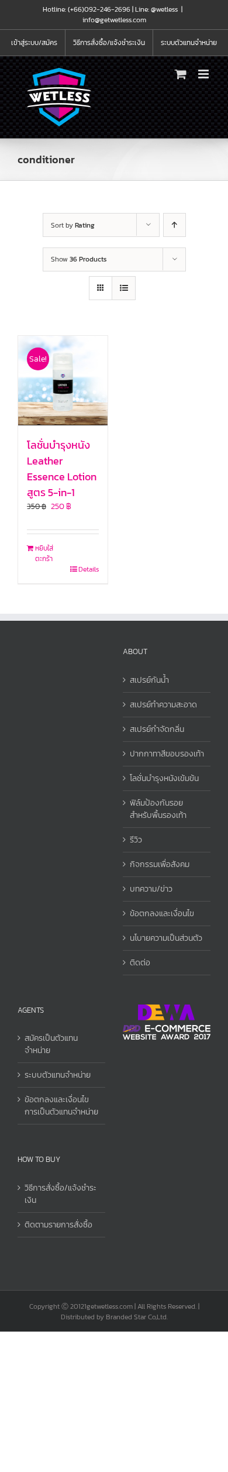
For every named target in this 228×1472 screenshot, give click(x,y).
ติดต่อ (140, 963)
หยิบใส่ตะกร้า (44, 553)
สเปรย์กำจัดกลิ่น (157, 729)
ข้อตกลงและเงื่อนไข (162, 913)
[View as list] (123, 288)
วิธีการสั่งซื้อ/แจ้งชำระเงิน (60, 1194)
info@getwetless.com (114, 20)
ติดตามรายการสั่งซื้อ (58, 1225)
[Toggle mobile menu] (204, 74)
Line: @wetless (156, 9)
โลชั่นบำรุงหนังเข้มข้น (164, 778)
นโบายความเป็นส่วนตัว (166, 938)
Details (88, 569)
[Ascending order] (174, 225)
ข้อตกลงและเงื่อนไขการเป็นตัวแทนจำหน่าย (61, 1105)
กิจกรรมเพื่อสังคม (159, 864)
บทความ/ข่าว (151, 889)
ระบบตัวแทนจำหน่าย (58, 1075)
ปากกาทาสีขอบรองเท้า (167, 754)
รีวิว (136, 840)
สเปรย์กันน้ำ (149, 680)
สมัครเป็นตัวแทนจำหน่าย (51, 1044)
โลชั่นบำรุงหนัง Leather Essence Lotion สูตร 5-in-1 (61, 468)
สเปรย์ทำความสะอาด (163, 705)
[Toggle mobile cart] (180, 74)
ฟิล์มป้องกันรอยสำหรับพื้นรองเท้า (158, 809)
